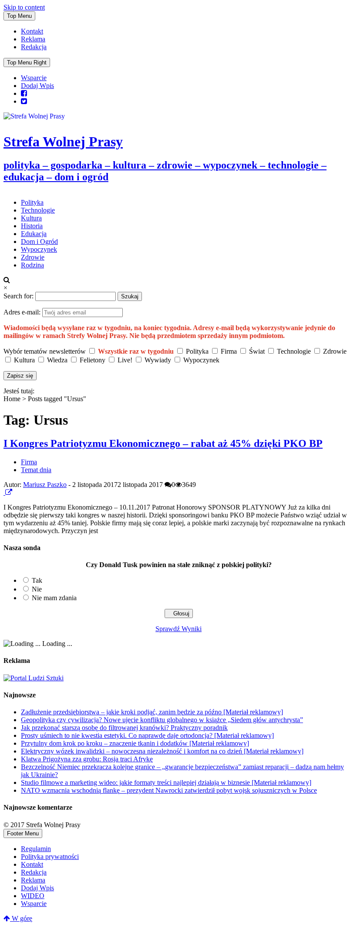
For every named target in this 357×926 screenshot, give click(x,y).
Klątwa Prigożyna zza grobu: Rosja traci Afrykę (87, 759)
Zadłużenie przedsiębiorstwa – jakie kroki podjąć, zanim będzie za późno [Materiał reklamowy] (152, 712)
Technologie (38, 210)
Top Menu (19, 16)
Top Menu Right (27, 62)
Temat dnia (36, 469)
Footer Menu (23, 833)
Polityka (32, 202)
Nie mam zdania (54, 598)
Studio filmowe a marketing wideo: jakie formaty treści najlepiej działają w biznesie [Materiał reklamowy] (166, 782)
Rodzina (32, 265)
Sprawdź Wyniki (178, 628)
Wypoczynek (39, 249)
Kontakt (32, 31)
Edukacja (34, 233)
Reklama (33, 39)
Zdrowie (32, 257)
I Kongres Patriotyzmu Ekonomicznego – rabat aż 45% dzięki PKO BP (163, 443)
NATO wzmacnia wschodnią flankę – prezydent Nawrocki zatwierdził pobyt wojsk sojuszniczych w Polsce (169, 790)
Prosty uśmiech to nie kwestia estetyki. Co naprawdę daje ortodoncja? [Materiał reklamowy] (147, 735)
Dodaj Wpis (37, 85)
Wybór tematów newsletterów (44, 351)
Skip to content (24, 7)
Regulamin (36, 848)
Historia (32, 226)
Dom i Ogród (39, 241)
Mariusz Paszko (45, 484)
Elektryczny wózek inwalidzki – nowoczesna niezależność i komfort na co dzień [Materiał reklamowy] (162, 751)
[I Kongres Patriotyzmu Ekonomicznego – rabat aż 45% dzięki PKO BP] (4, 492)
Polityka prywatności (50, 856)
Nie (37, 589)
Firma (29, 462)
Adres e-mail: (22, 312)
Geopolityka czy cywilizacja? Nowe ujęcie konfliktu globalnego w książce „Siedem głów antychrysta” (162, 719)
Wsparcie (34, 77)
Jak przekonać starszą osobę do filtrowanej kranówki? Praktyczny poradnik (124, 727)
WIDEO (32, 895)
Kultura (31, 218)
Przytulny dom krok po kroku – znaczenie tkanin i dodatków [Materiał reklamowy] (135, 743)
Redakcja (34, 47)
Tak (37, 580)
